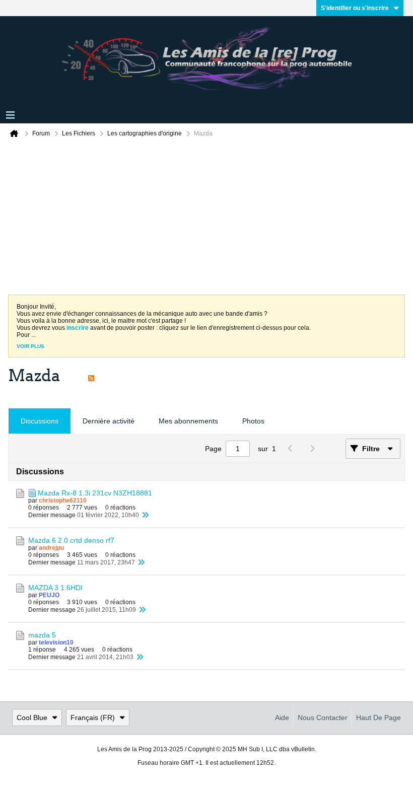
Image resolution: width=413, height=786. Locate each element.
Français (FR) (93, 717)
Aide (282, 717)
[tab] (40, 421)
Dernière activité (108, 421)
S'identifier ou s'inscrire (355, 8)
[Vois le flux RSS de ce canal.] (91, 376)
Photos (253, 421)
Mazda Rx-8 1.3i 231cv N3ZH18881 (95, 493)
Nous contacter (323, 717)
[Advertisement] (206, 219)
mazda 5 (42, 635)
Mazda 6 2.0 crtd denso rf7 (71, 540)
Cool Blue (32, 717)
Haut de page (378, 717)
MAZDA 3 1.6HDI (55, 588)
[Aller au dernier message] (145, 515)
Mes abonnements (188, 421)
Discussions (39, 421)
